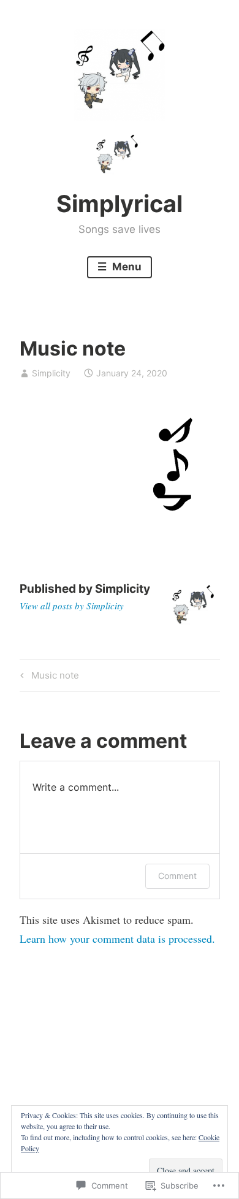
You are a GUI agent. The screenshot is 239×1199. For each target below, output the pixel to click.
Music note (47, 677)
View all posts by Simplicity (72, 606)
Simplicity (51, 373)
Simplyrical (119, 203)
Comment (177, 875)
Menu (126, 267)
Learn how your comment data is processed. (117, 938)
